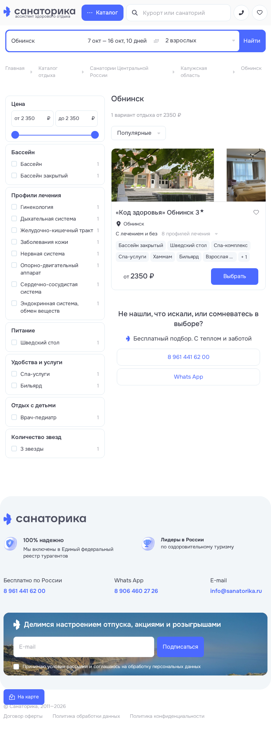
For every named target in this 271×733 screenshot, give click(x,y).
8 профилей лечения (186, 233)
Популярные (134, 133)
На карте (28, 696)
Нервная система (59, 253)
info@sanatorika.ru (236, 591)
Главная (14, 68)
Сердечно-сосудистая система (59, 288)
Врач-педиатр (59, 417)
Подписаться (180, 646)
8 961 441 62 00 (189, 357)
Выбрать (234, 276)
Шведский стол (59, 342)
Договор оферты (23, 716)
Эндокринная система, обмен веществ (59, 307)
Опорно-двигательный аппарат (59, 269)
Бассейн (59, 164)
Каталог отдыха (48, 71)
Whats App (188, 376)
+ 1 (244, 257)
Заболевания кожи (59, 242)
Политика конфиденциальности (167, 716)
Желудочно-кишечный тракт (59, 230)
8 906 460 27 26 (136, 591)
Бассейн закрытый (59, 175)
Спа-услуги (59, 374)
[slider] (15, 135)
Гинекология (59, 207)
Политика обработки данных (86, 716)
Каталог (107, 12)
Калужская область (194, 71)
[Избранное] (259, 12)
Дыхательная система (59, 218)
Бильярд (59, 385)
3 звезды (59, 448)
